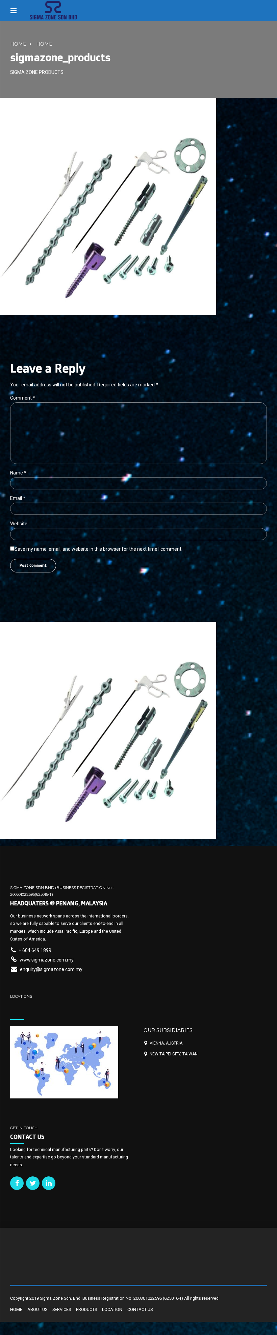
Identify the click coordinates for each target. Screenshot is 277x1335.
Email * (17, 498)
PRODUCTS (86, 1309)
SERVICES (61, 1309)
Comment (22, 398)
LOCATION (112, 1309)
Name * (18, 473)
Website (18, 523)
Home (18, 44)
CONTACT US (140, 1309)
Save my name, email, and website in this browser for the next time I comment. (98, 549)
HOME (44, 44)
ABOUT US (37, 1309)
